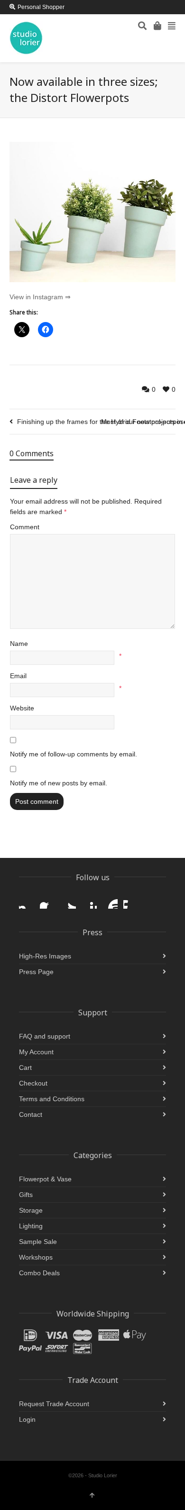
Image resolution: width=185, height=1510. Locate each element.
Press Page (36, 972)
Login (27, 1419)
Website (22, 708)
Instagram (26, 901)
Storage (31, 1210)
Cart (25, 1067)
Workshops (36, 1257)
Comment (24, 527)
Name (19, 643)
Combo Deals (39, 1273)
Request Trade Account (54, 1404)
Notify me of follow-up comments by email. (73, 754)
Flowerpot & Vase (45, 1179)
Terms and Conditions (51, 1099)
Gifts (26, 1194)
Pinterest (89, 901)
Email (18, 676)
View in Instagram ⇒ (40, 297)
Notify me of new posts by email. (58, 783)
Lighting (31, 1226)
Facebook (47, 901)
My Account (36, 1052)
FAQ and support (44, 1036)
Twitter (68, 901)
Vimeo (131, 901)
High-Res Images (45, 956)
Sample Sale (38, 1241)
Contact (30, 1114)
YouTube (110, 901)
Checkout (33, 1083)
